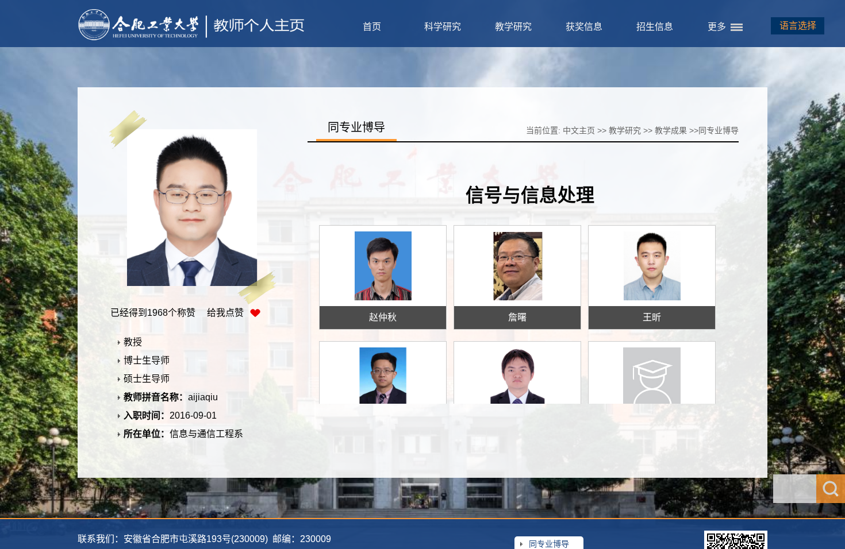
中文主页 (579, 130)
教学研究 (513, 27)
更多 (717, 27)
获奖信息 (584, 27)
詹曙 (517, 317)
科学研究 (442, 27)
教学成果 (671, 130)
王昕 (652, 317)
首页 (372, 27)
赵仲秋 (383, 317)
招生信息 (654, 27)
